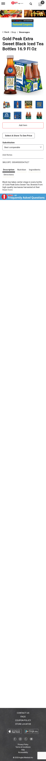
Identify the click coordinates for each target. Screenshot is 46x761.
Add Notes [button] (7, 154)
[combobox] (23, 147)
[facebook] (14, 739)
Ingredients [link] (34, 169)
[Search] (29, 3)
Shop (13, 32)
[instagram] (20, 739)
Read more (7, 190)
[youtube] (31, 739)
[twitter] (25, 739)
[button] (6, 104)
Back (6, 32)
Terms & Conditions (23, 747)
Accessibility (23, 752)
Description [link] (8, 169)
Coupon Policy (23, 720)
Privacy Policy (23, 744)
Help (23, 750)
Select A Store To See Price (18, 135)
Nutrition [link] (21, 169)
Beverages (24, 32)
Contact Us (23, 713)
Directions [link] (9, 174)
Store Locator (23, 724)
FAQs (23, 716)
